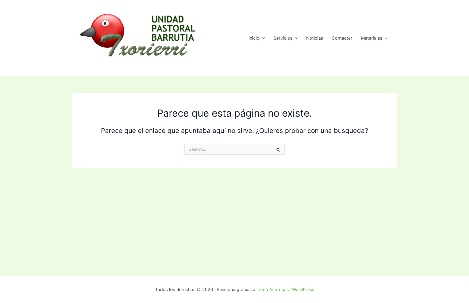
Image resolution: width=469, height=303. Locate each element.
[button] (262, 38)
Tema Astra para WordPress (285, 289)
